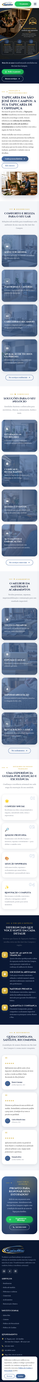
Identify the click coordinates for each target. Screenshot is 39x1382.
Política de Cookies (9, 1327)
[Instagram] (15, 1271)
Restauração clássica (10, 1304)
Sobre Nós (6, 1315)
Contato (6, 1319)
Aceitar (20, 1376)
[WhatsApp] (4, 1271)
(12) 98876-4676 (10, 1350)
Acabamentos (7, 1300)
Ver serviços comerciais (18, 562)
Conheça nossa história (13, 159)
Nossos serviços (11, 79)
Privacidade (8, 1371)
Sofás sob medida (9, 1287)
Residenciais (7, 1283)
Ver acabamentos (18, 750)
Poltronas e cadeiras (10, 1292)
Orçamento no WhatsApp (20, 1219)
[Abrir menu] (35, 3)
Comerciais (7, 1296)
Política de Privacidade (11, 1323)
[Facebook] (9, 1271)
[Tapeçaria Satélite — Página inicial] (7, 4)
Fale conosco (10, 166)
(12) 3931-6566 (21, 1227)
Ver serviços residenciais (18, 377)
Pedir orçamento (14, 72)
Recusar (9, 1376)
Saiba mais (7, 263)
